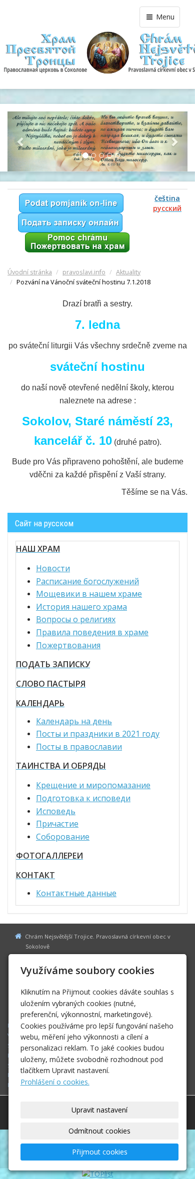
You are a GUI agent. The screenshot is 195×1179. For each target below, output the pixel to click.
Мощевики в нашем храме (89, 593)
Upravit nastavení (100, 1110)
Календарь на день (74, 721)
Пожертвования (68, 645)
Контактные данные (76, 893)
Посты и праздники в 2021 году (98, 733)
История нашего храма (81, 606)
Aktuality (128, 272)
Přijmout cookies (100, 1152)
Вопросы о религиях (76, 619)
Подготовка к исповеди (83, 798)
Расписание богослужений (87, 581)
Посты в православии (79, 746)
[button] (21, 141)
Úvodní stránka (30, 272)
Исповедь (56, 811)
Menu (164, 16)
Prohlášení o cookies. (55, 1082)
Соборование (63, 836)
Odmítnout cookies (99, 1131)
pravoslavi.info (84, 272)
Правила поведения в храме (92, 632)
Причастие (57, 823)
